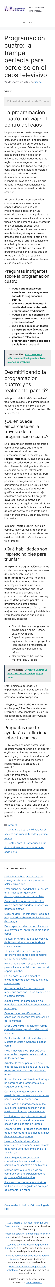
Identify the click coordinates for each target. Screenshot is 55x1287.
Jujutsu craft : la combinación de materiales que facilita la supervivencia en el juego (27, 1004)
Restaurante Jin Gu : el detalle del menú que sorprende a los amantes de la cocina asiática (27, 992)
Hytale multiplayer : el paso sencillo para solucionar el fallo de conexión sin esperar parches (27, 967)
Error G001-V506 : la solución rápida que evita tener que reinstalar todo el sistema (26, 1029)
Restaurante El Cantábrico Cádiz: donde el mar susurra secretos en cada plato (25, 847)
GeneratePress (34, 1282)
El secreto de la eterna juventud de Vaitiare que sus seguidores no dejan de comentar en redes (26, 1186)
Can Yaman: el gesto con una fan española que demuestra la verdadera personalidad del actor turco (26, 1095)
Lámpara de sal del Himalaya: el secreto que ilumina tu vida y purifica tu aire (26, 834)
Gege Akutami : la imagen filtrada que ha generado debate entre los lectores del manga (27, 917)
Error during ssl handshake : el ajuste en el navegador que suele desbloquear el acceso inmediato (26, 893)
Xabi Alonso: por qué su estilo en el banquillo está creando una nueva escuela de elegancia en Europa (25, 1120)
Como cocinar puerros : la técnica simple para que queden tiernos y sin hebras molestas (26, 905)
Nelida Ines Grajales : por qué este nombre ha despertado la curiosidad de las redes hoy (26, 1054)
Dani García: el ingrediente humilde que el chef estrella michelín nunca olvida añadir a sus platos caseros (25, 1108)
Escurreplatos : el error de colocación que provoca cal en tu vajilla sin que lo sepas (26, 930)
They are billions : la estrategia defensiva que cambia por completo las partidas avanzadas (25, 955)
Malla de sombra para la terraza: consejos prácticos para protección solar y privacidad (24, 880)
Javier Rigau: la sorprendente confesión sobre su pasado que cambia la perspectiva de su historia (25, 1161)
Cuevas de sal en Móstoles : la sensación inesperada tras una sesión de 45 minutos (26, 1017)
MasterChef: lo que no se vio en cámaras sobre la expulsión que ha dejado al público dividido (24, 1174)
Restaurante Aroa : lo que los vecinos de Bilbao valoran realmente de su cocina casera (26, 942)
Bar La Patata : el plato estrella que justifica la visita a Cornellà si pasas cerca (25, 1042)
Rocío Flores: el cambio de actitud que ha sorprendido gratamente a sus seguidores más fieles (27, 1083)
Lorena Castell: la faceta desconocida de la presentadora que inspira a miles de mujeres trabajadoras (27, 1132)
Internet (12, 825)
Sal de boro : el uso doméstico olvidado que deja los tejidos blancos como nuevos (26, 980)
